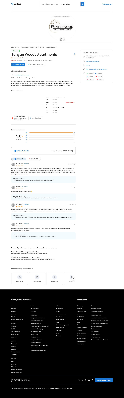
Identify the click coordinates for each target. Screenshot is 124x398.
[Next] (73, 278)
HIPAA (43, 388)
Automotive (59, 308)
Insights (13, 349)
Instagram (91, 79)
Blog (78, 322)
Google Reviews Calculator (98, 318)
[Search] (82, 4)
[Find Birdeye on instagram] (85, 380)
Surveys (13, 346)
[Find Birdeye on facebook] (76, 380)
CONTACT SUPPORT (104, 380)
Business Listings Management (39, 345)
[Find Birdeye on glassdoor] (92, 380)
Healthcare (59, 317)
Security (34, 388)
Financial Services (61, 314)
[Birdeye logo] (16, 4)
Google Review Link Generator (99, 323)
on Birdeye (26, 163)
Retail (57, 333)
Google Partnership (16, 369)
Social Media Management (38, 350)
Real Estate (24, 47)
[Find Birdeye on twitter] (79, 380)
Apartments (33, 47)
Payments (14, 337)
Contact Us (80, 344)
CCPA (47, 388)
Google (91, 73)
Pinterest (101, 79)
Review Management (37, 321)
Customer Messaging (37, 329)
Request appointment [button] (92, 61)
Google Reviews (35, 337)
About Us (79, 308)
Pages (13, 317)
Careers (79, 330)
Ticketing (14, 354)
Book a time (80, 317)
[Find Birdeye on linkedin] (82, 380)
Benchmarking (15, 352)
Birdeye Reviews (81, 336)
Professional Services (97, 311)
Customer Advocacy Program (99, 340)
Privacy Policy (27, 388)
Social (13, 329)
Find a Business (95, 329)
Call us (88, 65)
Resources (80, 319)
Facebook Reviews (36, 342)
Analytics (14, 364)
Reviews (13, 311)
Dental (58, 311)
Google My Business (36, 340)
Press (78, 325)
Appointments (15, 331)
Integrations (14, 367)
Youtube (100, 76)
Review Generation (36, 323)
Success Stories (81, 333)
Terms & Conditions (17, 388)
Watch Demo (81, 314)
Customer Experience (37, 348)
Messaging (14, 344)
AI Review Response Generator (99, 321)
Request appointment (37, 64)
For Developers (95, 331)
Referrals (13, 314)
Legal (57, 322)
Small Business (35, 308)
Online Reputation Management (40, 326)
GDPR (39, 388)
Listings (13, 308)
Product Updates (82, 327)
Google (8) (34, 159)
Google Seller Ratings (17, 319)
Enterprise (33, 311)
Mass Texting (15, 334)
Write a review (107, 4)
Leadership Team (82, 311)
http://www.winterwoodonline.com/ (96, 69)
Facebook (99, 73)
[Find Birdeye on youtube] (89, 380)
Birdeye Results (81, 338)
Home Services (60, 319)
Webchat (14, 326)
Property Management (62, 325)
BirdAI (12, 361)
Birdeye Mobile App (16, 372)
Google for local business (38, 318)
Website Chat (35, 334)
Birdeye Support (95, 334)
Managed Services (96, 308)
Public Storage (60, 327)
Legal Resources (81, 341)
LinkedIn (91, 76)
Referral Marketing (36, 331)
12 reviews (25, 58)
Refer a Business (95, 337)
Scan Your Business (96, 326)
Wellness (58, 336)
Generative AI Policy (55, 388)
